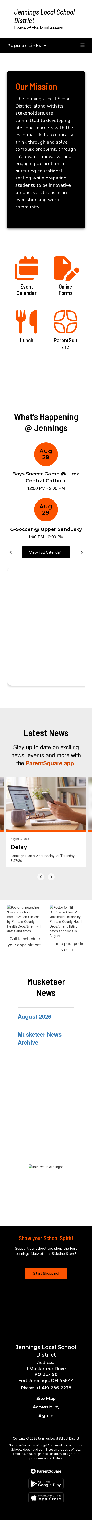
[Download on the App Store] (46, 1497)
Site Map (46, 1398)
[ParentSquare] (46, 1471)
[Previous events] (10, 552)
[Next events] (81, 552)
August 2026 (34, 1016)
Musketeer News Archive (40, 1038)
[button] (26, 45)
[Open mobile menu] (82, 45)
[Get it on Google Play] (46, 1483)
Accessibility (46, 1407)
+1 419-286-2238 (53, 1388)
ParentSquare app (50, 763)
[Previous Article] (40, 876)
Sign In (46, 1415)
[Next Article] (51, 876)
